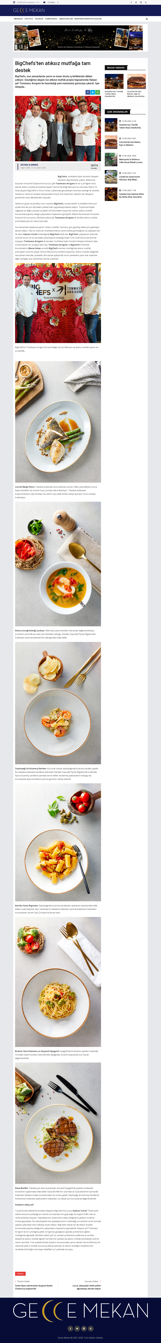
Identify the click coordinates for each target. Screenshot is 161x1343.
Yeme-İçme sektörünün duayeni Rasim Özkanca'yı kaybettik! (33, 1287)
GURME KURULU (51, 19)
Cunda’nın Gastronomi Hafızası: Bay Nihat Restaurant (129, 180)
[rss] (146, 2)
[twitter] (136, 2)
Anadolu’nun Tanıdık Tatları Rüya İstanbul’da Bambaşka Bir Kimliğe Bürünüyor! (114, 94)
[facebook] (131, 2)
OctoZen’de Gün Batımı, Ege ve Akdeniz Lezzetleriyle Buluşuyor (136, 94)
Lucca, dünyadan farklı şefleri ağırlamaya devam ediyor (87, 1287)
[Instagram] (141, 2)
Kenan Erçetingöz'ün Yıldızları (88, 19)
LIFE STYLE (29, 19)
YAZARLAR (39, 19)
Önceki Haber (23, 1281)
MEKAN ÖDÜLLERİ (66, 19)
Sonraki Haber (92, 1281)
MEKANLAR (18, 19)
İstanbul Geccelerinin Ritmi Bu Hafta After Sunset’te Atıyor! (131, 197)
